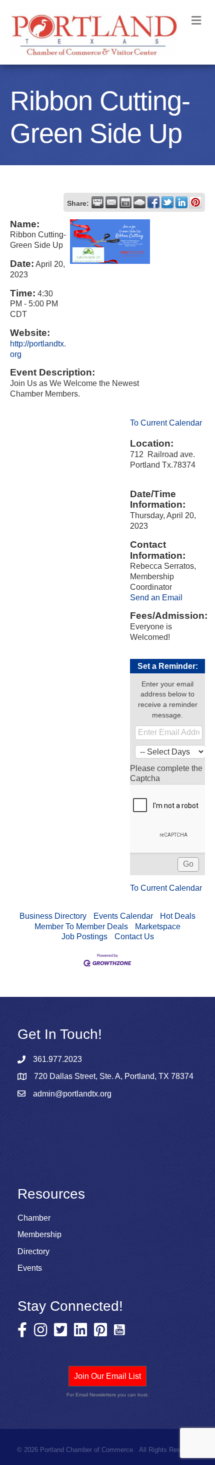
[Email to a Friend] (112, 202)
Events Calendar (123, 916)
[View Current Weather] (140, 202)
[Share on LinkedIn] (182, 202)
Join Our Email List (107, 1376)
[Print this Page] (98, 202)
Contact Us (134, 936)
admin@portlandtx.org (72, 1093)
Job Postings (85, 936)
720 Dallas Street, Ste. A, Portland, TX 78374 (114, 1076)
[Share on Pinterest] (196, 202)
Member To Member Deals (81, 926)
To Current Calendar (166, 423)
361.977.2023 (57, 1059)
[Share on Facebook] (154, 202)
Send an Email (156, 597)
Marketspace (157, 926)
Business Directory (53, 916)
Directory (34, 1251)
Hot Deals (178, 916)
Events (30, 1268)
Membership (40, 1234)
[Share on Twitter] (168, 202)
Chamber (34, 1218)
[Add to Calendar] (126, 202)
